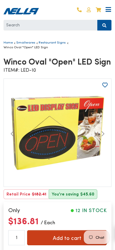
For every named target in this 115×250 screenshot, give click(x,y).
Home (8, 42)
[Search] (104, 25)
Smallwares (25, 42)
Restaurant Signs (52, 42)
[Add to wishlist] (105, 85)
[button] (88, 10)
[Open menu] (108, 10)
